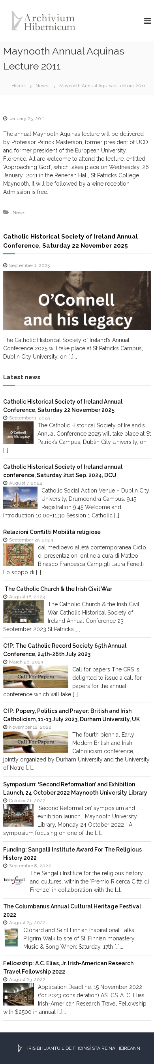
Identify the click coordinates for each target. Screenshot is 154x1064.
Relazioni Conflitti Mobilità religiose (52, 532)
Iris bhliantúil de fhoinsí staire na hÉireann (83, 1048)
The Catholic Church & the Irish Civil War (57, 589)
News (42, 85)
